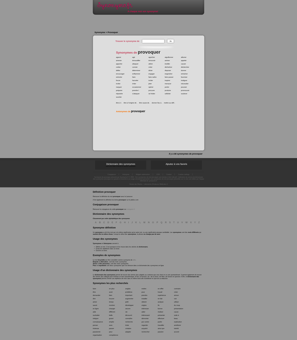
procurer (151, 90)
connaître (128, 318)
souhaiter (96, 315)
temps (111, 302)
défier (118, 70)
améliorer (177, 325)
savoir (95, 305)
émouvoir (151, 60)
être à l (118, 103)
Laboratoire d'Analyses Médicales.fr (156, 184)
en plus (111, 289)
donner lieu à (156, 103)
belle (111, 315)
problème (128, 292)
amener (119, 60)
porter (167, 87)
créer (150, 67)
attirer (150, 64)
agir (133, 57)
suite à (176, 315)
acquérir (145, 328)
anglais (128, 289)
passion (160, 332)
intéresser (145, 308)
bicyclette (101, 260)
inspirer (167, 80)
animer (167, 60)
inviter (118, 84)
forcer (118, 80)
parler (160, 322)
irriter (134, 84)
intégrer (95, 318)
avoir (111, 292)
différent (112, 312)
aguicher (151, 57)
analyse (160, 302)
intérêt (176, 328)
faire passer (169, 77)
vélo (134, 260)
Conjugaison (112, 174)
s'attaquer (136, 94)
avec (111, 325)
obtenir (144, 302)
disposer (168, 70)
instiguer (184, 80)
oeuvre (127, 308)
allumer (183, 57)
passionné (96, 332)
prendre (144, 295)
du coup (177, 305)
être (94, 292)
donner (183, 70)
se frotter (151, 94)
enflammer (136, 74)
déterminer (136, 70)
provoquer (116, 196)
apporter (119, 64)
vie (126, 312)
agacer (118, 57)
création (128, 328)
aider (143, 312)
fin (159, 305)
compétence (113, 335)
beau (176, 318)
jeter (150, 84)
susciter (119, 97)
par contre (145, 322)
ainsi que (161, 328)
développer (129, 305)
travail (160, 292)
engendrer (168, 74)
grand (111, 318)
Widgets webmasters (143, 174)
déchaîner (168, 67)
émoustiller (136, 60)
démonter (145, 318)
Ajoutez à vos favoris (176, 164)
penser (95, 325)
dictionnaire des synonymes (105, 275)
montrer (112, 305)
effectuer (161, 318)
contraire (177, 289)
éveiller (167, 64)
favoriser (184, 77)
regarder (145, 325)
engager (151, 74)
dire (94, 299)
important (128, 295)
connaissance (98, 322)
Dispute (95, 262)
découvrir (128, 315)
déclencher (185, 67)
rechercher (146, 332)
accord (176, 332)
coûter (118, 67)
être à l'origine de (130, 103)
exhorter (119, 77)
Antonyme (125, 174)
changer (112, 308)
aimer (95, 302)
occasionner (136, 87)
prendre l (135, 90)
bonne (160, 308)
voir (175, 299)
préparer (119, 90)
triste (127, 325)
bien (110, 295)
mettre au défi (169, 103)
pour (143, 292)
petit (126, 302)
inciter (150, 80)
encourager (120, 74)
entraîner (184, 74)
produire (168, 90)
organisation (97, 335)
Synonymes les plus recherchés (110, 283)
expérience (162, 295)
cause (176, 312)
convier (135, 67)
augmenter (129, 299)
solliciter (168, 94)
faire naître (152, 77)
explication (178, 322)
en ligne (96, 308)
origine (144, 305)
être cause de (144, 103)
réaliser (160, 312)
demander (96, 295)
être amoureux (104, 263)
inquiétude (102, 265)
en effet (160, 289)
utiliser (176, 302)
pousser (184, 87)
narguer (119, 87)
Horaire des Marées (135, 184)
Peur (94, 265)
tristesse (96, 328)
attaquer (135, 64)
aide (94, 312)
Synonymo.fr (116, 6)
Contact (169, 174)
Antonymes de (130, 111)
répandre (119, 94)
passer (111, 328)
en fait (160, 299)
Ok (171, 41)
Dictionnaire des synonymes (121, 165)
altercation (104, 262)
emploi (111, 322)
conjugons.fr (131, 209)
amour (176, 295)
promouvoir (185, 90)
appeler (184, 60)
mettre (144, 289)
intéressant (146, 315)
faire (134, 77)
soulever (184, 94)
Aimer (95, 263)
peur (110, 332)
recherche (129, 322)
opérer (150, 87)
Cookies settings (183, 174)
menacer (168, 84)
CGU (158, 174)
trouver (111, 299)
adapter (128, 332)
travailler (161, 325)
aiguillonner (169, 57)
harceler (135, 80)
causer (183, 64)
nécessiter (185, 84)
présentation (178, 308)
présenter (161, 315)
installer (144, 299)
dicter (150, 70)
